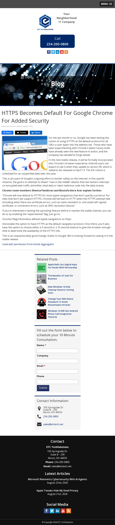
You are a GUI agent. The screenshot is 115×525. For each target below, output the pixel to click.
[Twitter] (53, 52)
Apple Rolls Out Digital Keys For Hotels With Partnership (62, 266)
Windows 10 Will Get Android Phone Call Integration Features (63, 313)
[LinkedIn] (57, 52)
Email (41, 366)
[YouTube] (62, 52)
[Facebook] (49, 52)
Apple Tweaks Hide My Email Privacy (57, 490)
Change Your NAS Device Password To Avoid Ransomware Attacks (60, 301)
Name (41, 345)
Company (42, 355)
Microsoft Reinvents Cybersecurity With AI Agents (57, 479)
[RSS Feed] (66, 52)
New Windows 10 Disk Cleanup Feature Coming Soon (61, 289)
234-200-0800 (57, 44)
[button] (107, 4)
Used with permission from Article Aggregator (28, 244)
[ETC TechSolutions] (45, 22)
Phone (40, 376)
